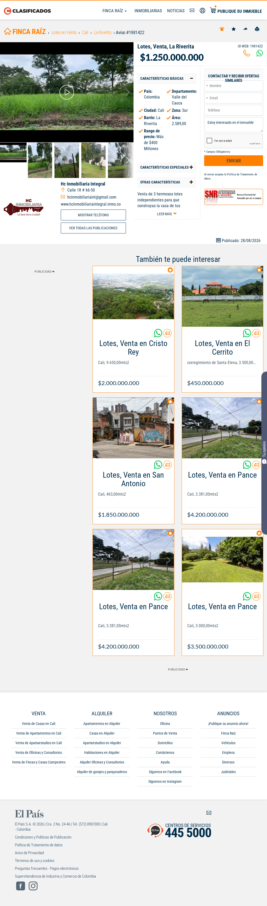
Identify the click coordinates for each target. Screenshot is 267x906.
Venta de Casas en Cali (38, 724)
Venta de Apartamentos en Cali (38, 733)
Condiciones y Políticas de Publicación (43, 837)
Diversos (228, 762)
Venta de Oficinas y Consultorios (38, 752)
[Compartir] (245, 29)
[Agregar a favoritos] (233, 29)
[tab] (166, 78)
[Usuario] (202, 11)
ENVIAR (234, 160)
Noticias (176, 10)
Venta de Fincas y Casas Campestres (38, 762)
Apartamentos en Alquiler (101, 724)
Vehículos (228, 743)
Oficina (165, 724)
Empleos (228, 752)
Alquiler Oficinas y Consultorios (102, 762)
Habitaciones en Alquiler (101, 752)
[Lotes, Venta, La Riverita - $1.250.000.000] (67, 92)
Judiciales (228, 772)
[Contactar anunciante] (167, 335)
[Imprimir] (257, 29)
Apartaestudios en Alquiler (102, 743)
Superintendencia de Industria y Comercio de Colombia (55, 876)
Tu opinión (264, 449)
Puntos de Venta (165, 733)
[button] (167, 78)
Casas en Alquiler (101, 733)
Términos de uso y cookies (34, 860)
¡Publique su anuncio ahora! (228, 724)
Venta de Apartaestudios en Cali (38, 743)
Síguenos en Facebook (165, 772)
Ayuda (165, 762)
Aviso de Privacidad (29, 852)
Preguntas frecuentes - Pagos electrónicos (47, 868)
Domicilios (165, 743)
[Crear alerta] (222, 29)
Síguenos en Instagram (165, 781)
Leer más (164, 214)
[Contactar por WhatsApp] (260, 54)
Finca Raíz (113, 10)
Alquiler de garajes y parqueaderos (102, 772)
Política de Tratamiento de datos (39, 845)
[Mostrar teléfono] (247, 54)
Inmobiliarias (148, 10)
